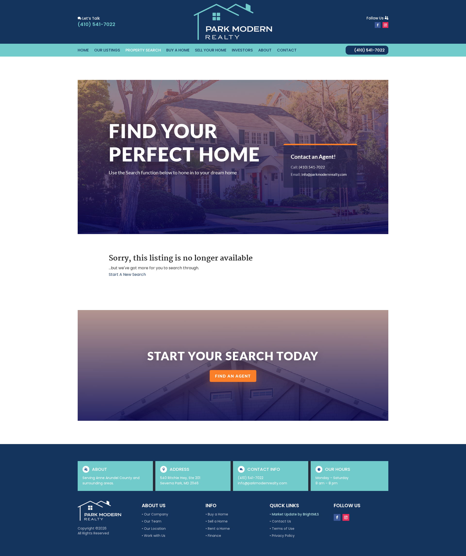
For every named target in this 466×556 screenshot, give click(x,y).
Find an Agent (233, 376)
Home (83, 51)
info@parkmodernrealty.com (324, 174)
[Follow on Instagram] (385, 25)
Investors (242, 51)
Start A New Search (127, 274)
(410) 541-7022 (369, 50)
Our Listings (107, 51)
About (265, 51)
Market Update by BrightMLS (295, 514)
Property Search (143, 51)
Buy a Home (178, 51)
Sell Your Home (210, 51)
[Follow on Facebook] (378, 25)
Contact (287, 51)
